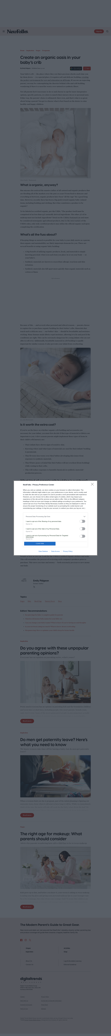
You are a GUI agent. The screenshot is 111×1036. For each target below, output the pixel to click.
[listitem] (55, 516)
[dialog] (55, 518)
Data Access (55, 551)
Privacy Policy (68, 551)
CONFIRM (40, 543)
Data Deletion (43, 551)
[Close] (93, 485)
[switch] (82, 521)
